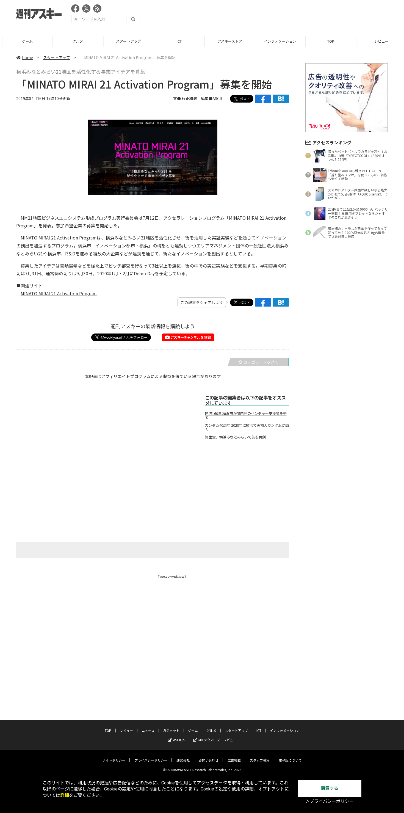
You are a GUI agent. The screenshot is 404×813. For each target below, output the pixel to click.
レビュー (126, 730)
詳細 (64, 795)
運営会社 (183, 760)
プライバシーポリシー (150, 760)
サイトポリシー (113, 760)
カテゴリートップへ (260, 362)
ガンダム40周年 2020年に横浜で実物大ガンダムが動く (247, 427)
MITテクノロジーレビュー (217, 739)
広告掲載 (234, 760)
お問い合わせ (208, 760)
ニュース (148, 730)
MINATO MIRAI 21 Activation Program (59, 293)
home (27, 57)
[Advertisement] (288, 15)
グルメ (75, 41)
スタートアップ (126, 41)
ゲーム (25, 41)
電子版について (290, 760)
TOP (328, 41)
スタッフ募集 (260, 760)
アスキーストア (227, 41)
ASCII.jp (179, 739)
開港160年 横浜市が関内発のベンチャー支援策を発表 (246, 415)
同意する (329, 788)
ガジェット (171, 730)
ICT (177, 41)
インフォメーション (278, 41)
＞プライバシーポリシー (329, 801)
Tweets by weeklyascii (172, 576)
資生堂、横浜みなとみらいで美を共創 (235, 437)
